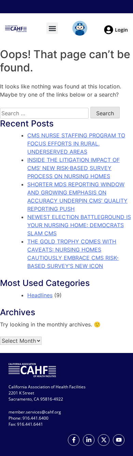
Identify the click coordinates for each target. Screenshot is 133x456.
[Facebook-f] (73, 440)
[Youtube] (118, 440)
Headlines (40, 295)
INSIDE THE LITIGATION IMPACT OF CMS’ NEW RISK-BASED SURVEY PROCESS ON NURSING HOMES (73, 168)
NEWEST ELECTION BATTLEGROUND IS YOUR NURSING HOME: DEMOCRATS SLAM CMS (79, 225)
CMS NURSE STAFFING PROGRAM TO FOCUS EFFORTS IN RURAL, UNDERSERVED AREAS (76, 143)
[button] (52, 28)
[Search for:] (44, 113)
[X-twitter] (103, 440)
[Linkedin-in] (88, 440)
